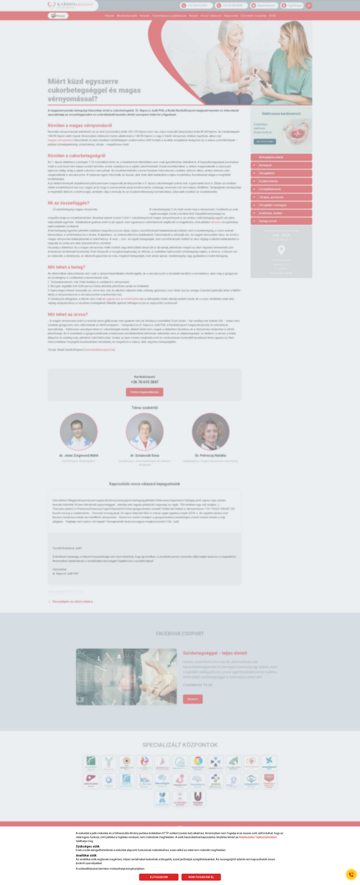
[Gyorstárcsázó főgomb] (351, 874)
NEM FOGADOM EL (201, 876)
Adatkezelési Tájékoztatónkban (258, 837)
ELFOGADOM (159, 876)
